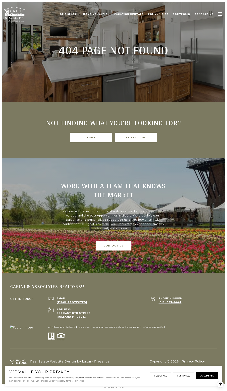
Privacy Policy (193, 361)
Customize (183, 375)
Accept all (207, 375)
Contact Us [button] (136, 137)
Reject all (160, 375)
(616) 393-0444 (170, 302)
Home (91, 137)
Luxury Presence (96, 361)
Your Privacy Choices (113, 387)
